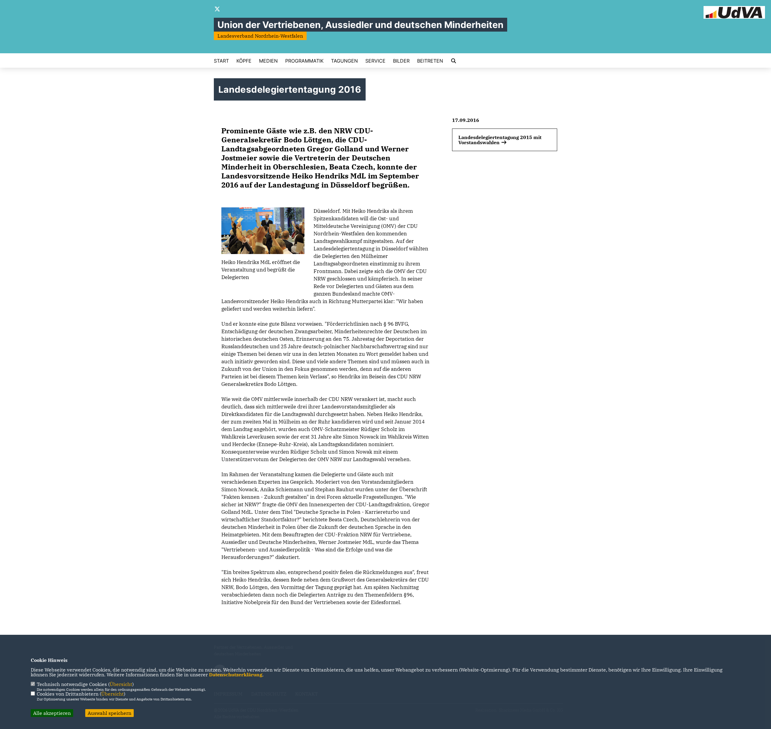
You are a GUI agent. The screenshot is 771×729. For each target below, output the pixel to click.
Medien (268, 60)
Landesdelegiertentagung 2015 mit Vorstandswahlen (500, 139)
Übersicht (121, 684)
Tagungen (344, 60)
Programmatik (304, 60)
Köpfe (243, 60)
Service (375, 60)
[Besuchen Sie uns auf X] (217, 9)
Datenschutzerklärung (235, 675)
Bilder (401, 60)
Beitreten (430, 60)
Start (221, 60)
